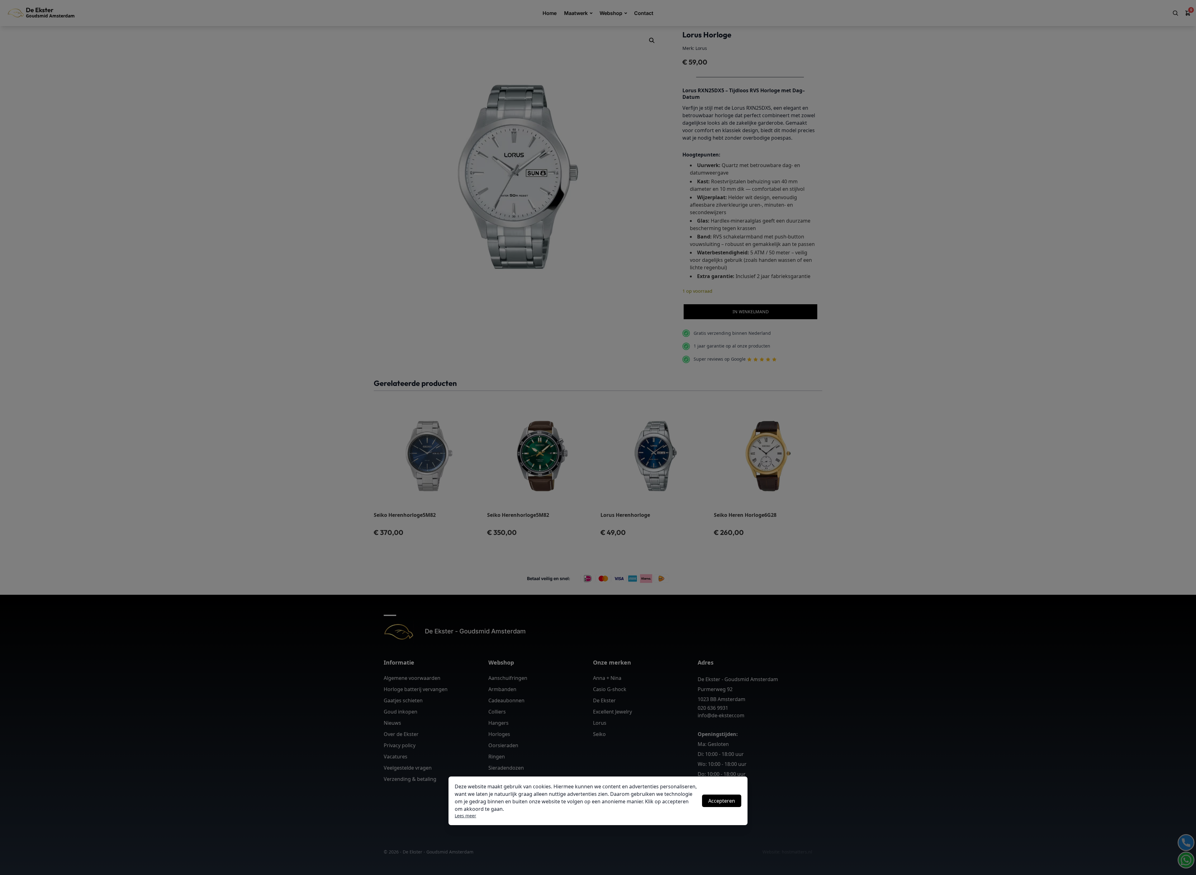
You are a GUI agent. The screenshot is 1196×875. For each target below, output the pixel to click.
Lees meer (465, 816)
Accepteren (721, 800)
